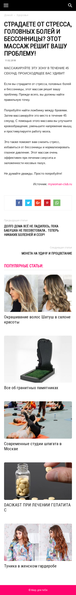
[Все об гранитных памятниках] (38, 359)
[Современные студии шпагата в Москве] (38, 420)
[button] (70, 5)
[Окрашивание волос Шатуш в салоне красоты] (38, 293)
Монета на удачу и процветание (46, 253)
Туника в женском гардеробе (30, 566)
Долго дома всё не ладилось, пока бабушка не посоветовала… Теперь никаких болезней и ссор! (31, 230)
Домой (8, 15)
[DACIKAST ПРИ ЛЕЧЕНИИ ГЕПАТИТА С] (38, 481)
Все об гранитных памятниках (31, 387)
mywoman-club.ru (60, 184)
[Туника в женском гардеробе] (38, 542)
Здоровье (22, 15)
